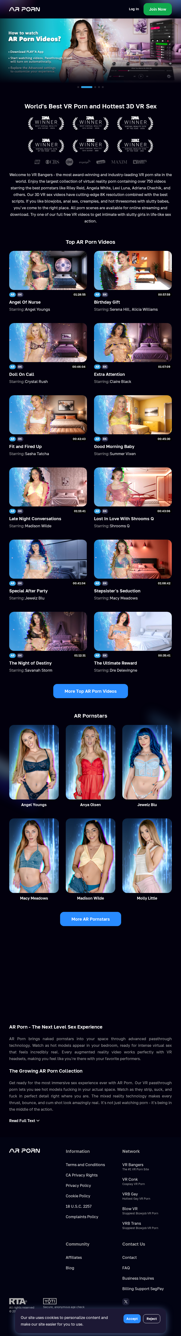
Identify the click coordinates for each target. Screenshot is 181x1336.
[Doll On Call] (48, 342)
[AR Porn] (24, 9)
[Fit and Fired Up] (48, 414)
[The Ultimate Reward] (133, 631)
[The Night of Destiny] (48, 631)
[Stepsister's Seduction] (133, 559)
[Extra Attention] (133, 342)
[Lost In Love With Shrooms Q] (133, 486)
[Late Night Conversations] (48, 486)
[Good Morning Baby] (133, 414)
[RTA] (18, 1301)
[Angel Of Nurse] (48, 270)
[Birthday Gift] (133, 270)
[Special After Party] (48, 559)
